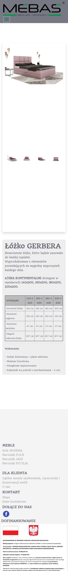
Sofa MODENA (12, 450)
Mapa (6, 497)
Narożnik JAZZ (12, 459)
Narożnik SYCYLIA (15, 463)
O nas (6, 486)
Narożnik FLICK (13, 454)
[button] (58, 65)
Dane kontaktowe (14, 501)
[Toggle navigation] (6, 19)
